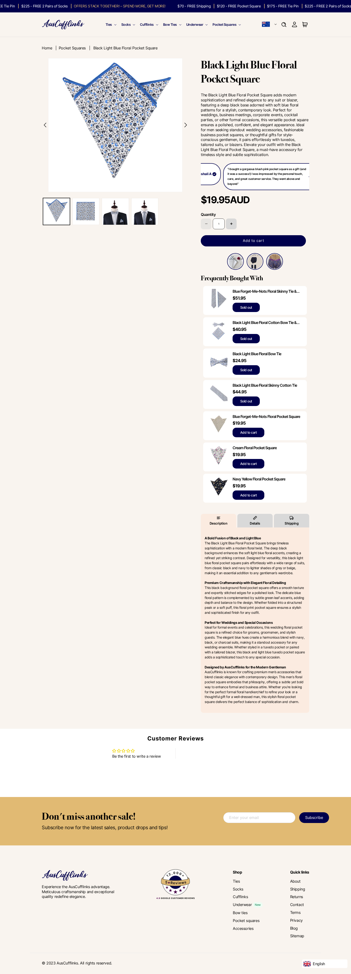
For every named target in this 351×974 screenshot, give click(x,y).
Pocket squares (246, 920)
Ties (109, 24)
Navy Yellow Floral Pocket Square (259, 479)
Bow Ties (170, 24)
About (295, 881)
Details (255, 523)
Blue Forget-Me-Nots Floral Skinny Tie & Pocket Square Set (265, 291)
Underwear (194, 24)
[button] (110, 25)
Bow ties (240, 912)
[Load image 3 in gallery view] (115, 211)
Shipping (291, 523)
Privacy (296, 920)
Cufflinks (147, 24)
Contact (297, 904)
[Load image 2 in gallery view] (85, 211)
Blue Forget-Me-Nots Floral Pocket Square (266, 416)
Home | (50, 48)
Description (219, 523)
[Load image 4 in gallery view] (144, 211)
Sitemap (297, 935)
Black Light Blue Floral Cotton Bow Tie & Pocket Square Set (265, 322)
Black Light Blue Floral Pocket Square (125, 48)
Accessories (243, 928)
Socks (126, 24)
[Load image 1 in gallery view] (56, 211)
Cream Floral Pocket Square (255, 447)
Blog (294, 928)
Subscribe (314, 817)
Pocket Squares (224, 24)
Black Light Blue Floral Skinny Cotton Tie (265, 385)
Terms (295, 912)
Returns (296, 896)
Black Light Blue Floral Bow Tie (257, 353)
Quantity (208, 214)
